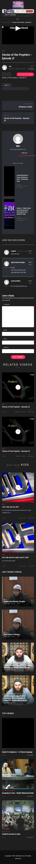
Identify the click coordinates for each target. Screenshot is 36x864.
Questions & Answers (8, 790)
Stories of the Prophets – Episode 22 (16, 451)
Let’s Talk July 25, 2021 (10, 507)
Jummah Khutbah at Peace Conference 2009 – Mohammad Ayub (22, 178)
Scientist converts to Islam (11, 834)
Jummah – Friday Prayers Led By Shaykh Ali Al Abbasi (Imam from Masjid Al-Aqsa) (24, 211)
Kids (9, 22)
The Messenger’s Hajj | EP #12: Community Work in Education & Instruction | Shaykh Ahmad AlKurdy (16, 698)
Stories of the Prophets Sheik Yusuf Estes (16, 88)
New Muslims (6, 832)
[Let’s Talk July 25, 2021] (18, 487)
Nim (18, 146)
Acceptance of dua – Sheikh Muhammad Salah (18, 793)
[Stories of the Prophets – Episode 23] (18, 387)
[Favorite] (4, 74)
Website (6, 348)
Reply (30, 251)
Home (3, 22)
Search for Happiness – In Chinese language (17, 752)
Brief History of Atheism (12, 634)
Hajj (5, 663)
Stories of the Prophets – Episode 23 (16, 407)
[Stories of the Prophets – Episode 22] (18, 431)
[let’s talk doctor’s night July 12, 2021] (18, 537)
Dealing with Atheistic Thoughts (14, 601)
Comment (19, 305)
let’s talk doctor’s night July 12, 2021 (15, 557)
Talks (5, 599)
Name (19, 330)
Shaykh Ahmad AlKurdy (14, 663)
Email (19, 339)
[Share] (9, 74)
